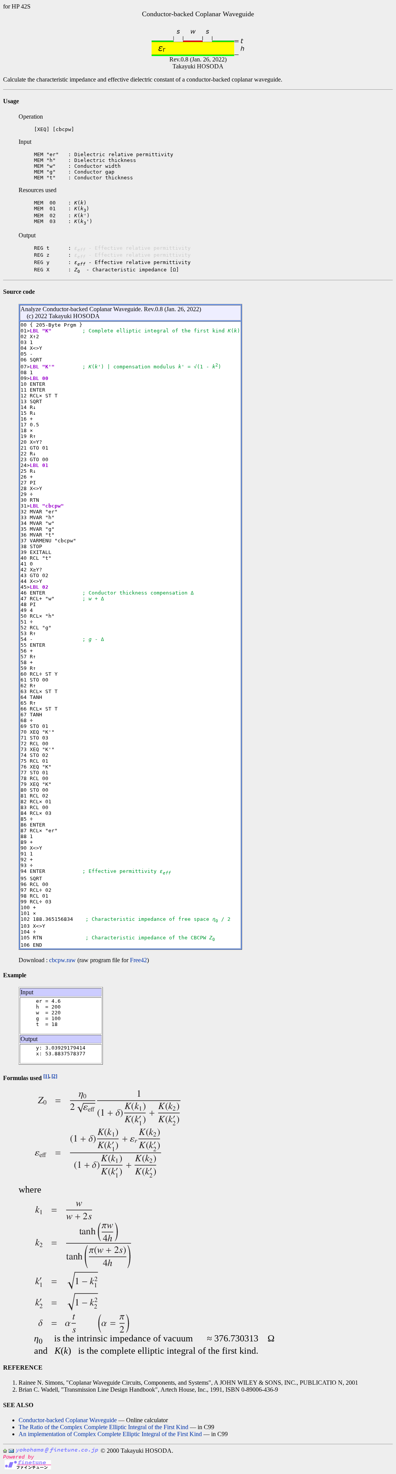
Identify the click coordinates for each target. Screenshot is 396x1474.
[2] (54, 1076)
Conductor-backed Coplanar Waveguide (68, 1420)
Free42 (138, 960)
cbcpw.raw (62, 960)
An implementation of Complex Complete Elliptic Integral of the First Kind (110, 1434)
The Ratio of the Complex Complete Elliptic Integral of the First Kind (103, 1427)
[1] (46, 1076)
